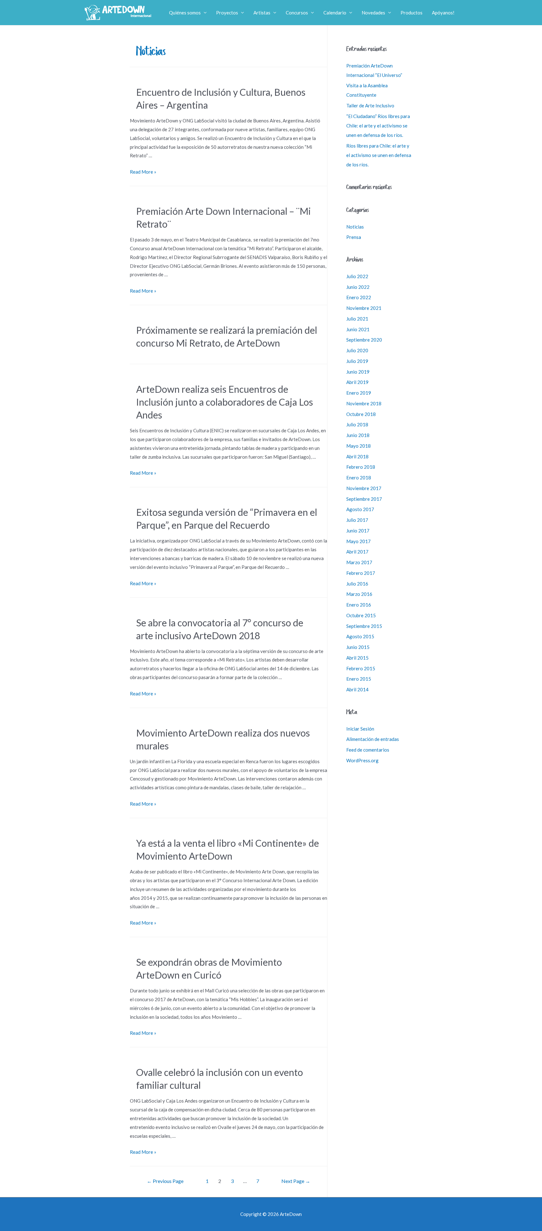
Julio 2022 (357, 276)
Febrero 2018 (360, 467)
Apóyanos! (443, 12)
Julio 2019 (357, 361)
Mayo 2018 (358, 446)
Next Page (295, 1181)
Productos (411, 12)
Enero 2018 (358, 477)
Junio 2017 (357, 530)
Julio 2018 (357, 424)
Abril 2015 (357, 658)
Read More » (143, 172)
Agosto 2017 (360, 509)
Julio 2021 (357, 318)
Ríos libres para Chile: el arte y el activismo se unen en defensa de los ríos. (378, 155)
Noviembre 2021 (363, 308)
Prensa (353, 237)
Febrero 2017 (360, 573)
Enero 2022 (358, 297)
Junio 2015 (357, 647)
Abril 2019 (357, 382)
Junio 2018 (357, 435)
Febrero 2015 (360, 668)
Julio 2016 (357, 583)
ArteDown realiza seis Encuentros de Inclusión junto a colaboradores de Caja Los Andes (224, 401)
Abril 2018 (357, 456)
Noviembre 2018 (363, 403)
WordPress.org (362, 760)
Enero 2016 (358, 604)
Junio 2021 (357, 329)
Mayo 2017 (358, 541)
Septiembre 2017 (364, 499)
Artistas (261, 12)
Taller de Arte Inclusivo (370, 105)
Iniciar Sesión (360, 729)
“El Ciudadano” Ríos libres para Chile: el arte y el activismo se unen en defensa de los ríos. (378, 125)
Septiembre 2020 (364, 340)
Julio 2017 (357, 520)
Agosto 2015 (360, 636)
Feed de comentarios (367, 750)
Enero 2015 (358, 679)
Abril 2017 (357, 551)
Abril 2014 (357, 689)
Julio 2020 (357, 350)
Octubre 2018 (361, 414)
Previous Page (165, 1181)
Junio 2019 (357, 372)
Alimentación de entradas (372, 739)
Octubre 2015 (361, 615)
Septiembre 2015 (364, 626)
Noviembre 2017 (363, 488)
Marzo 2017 (359, 562)
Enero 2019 (358, 393)
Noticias (355, 226)
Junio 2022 (357, 287)
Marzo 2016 (359, 594)
